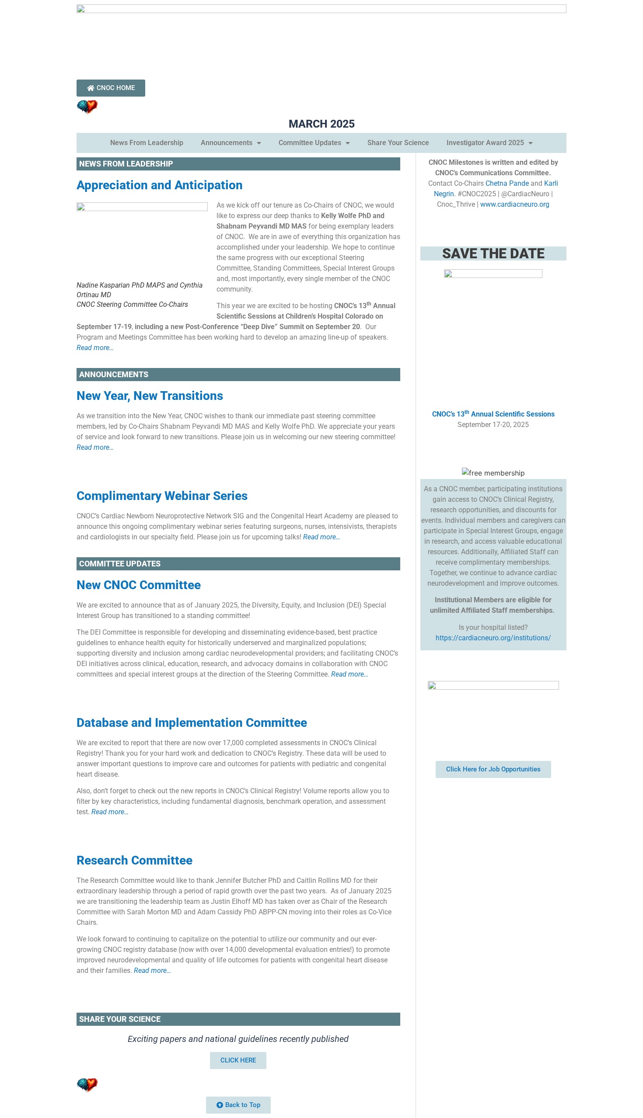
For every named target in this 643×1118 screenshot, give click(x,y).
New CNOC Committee (139, 585)
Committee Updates (310, 143)
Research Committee (134, 860)
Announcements (226, 143)
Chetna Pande (507, 183)
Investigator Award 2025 (485, 143)
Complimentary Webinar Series (162, 496)
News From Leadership (146, 143)
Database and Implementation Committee (192, 722)
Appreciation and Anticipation (160, 185)
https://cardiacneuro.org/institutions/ (493, 638)
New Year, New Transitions (150, 396)
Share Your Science (398, 143)
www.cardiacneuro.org (514, 204)
